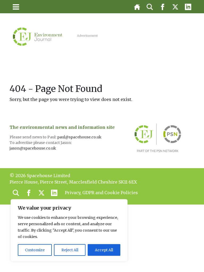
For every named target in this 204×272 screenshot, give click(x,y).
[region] (69, 230)
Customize (35, 250)
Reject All (69, 250)
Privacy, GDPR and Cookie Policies (101, 192)
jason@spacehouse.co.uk (33, 148)
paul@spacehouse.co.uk (79, 137)
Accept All (104, 250)
